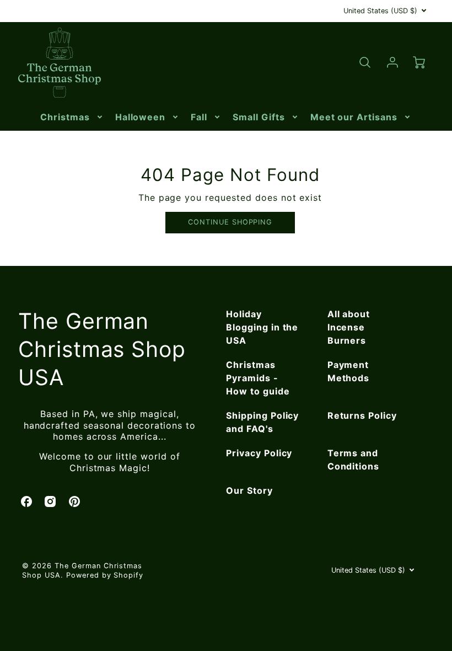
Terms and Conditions (353, 459)
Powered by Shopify (104, 575)
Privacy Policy (259, 452)
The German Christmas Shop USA (102, 349)
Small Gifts (259, 116)
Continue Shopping (230, 222)
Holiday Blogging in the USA (262, 327)
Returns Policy (362, 415)
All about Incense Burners (348, 327)
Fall (199, 116)
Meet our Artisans (353, 116)
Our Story (249, 490)
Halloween (140, 116)
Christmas (65, 116)
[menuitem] (72, 117)
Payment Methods (348, 371)
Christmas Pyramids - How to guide (258, 378)
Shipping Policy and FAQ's (262, 422)
